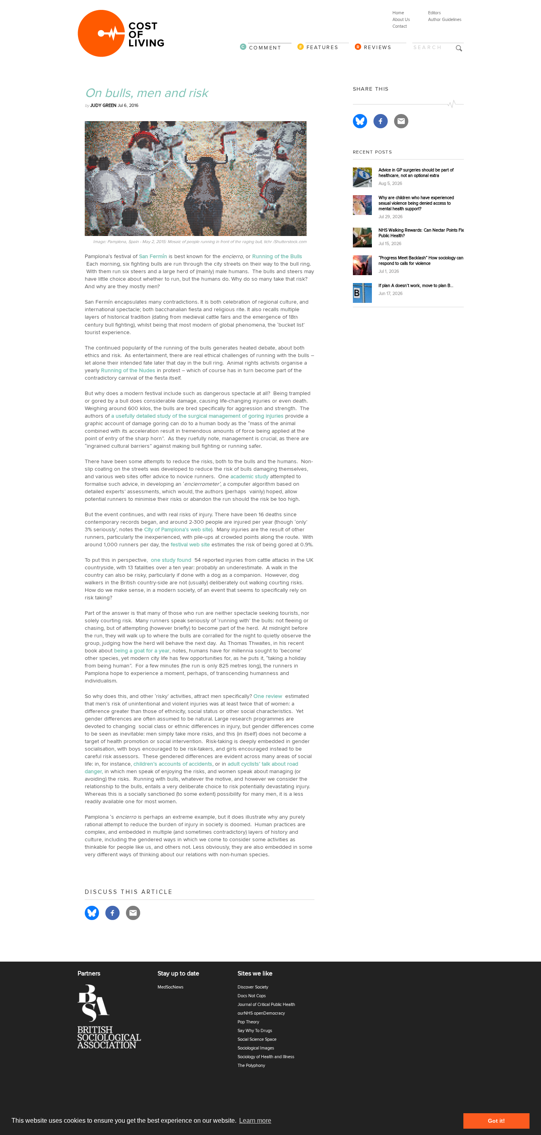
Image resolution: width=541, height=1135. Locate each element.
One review (268, 696)
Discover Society (253, 987)
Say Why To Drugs (255, 1030)
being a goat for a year (142, 650)
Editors (434, 12)
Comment (265, 48)
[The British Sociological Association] (114, 1019)
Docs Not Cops (252, 995)
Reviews (378, 47)
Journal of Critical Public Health (266, 1004)
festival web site (190, 544)
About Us (401, 19)
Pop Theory (248, 1022)
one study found (171, 560)
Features (323, 47)
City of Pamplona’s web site (177, 529)
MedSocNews (170, 987)
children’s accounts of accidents (172, 763)
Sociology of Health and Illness (266, 1056)
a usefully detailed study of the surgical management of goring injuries (198, 416)
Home (398, 12)
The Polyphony (251, 1065)
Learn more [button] (255, 1120)
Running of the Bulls (277, 256)
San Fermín (153, 256)
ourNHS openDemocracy (261, 1013)
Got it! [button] (496, 1121)
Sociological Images (256, 1048)
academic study (250, 476)
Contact (399, 26)
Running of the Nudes (128, 370)
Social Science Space (257, 1039)
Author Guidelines (444, 19)
